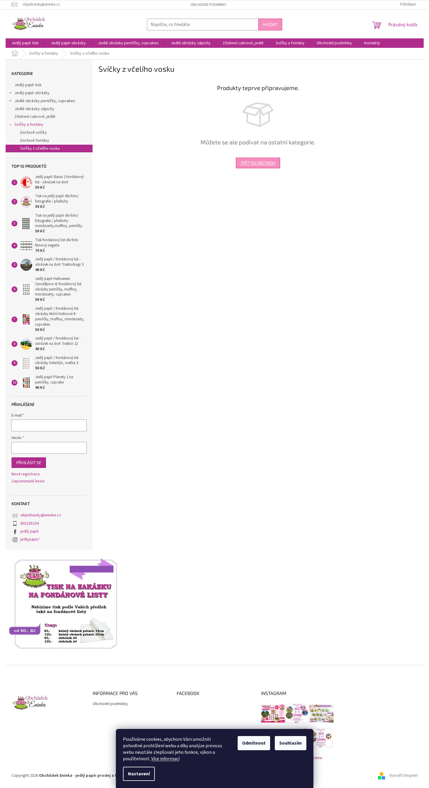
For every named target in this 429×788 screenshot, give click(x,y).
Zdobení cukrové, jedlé (34, 117)
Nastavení (139, 774)
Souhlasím (290, 743)
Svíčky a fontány (28, 125)
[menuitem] (25, 43)
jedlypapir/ (30, 539)
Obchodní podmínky (208, 4)
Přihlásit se (28, 462)
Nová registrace (25, 474)
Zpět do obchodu (258, 162)
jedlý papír (29, 531)
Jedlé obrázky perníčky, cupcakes (44, 101)
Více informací (165, 759)
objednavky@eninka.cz (40, 515)
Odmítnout (254, 743)
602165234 (29, 523)
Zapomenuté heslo (28, 481)
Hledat (270, 24)
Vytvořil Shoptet (403, 776)
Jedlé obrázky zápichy (34, 109)
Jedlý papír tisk (28, 85)
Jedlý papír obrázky (32, 93)
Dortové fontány (34, 140)
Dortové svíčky (33, 133)
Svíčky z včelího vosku (40, 148)
